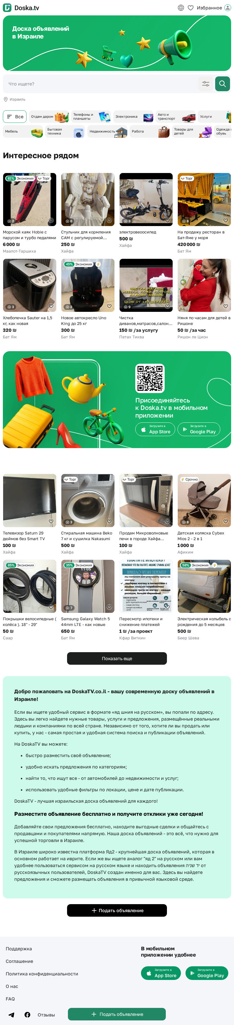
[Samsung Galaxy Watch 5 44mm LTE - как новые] (88, 600)
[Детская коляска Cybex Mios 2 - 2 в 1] (204, 514)
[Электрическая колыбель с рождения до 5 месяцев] (204, 600)
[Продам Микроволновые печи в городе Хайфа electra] (146, 514)
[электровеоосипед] (146, 210)
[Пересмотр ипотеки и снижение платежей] (146, 600)
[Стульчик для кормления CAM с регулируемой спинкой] (88, 213)
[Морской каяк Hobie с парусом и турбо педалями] (30, 213)
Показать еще (117, 658)
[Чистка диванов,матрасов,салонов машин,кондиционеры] (146, 299)
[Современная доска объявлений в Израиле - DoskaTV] (21, 7)
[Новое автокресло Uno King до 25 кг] (88, 299)
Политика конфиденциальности (42, 974)
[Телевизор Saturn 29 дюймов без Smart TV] (30, 514)
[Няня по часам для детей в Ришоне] (204, 299)
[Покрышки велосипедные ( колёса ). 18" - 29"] (30, 600)
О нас (12, 986)
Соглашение (19, 961)
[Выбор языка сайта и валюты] (180, 7)
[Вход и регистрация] (227, 7)
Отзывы (46, 1015)
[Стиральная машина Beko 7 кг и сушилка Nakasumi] (88, 514)
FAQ (10, 999)
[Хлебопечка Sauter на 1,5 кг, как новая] (30, 299)
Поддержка (19, 948)
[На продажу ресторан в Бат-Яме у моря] (204, 213)
